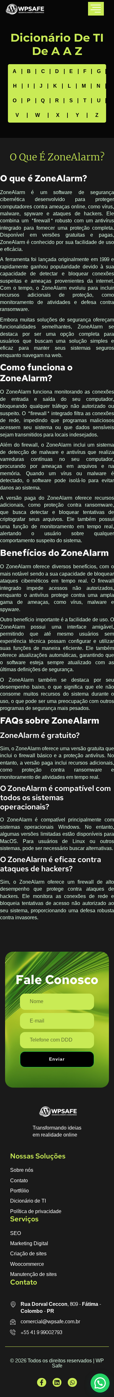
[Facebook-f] (41, 1382)
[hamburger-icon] (96, 9)
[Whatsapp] (72, 1382)
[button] (100, 1383)
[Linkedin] (57, 1382)
